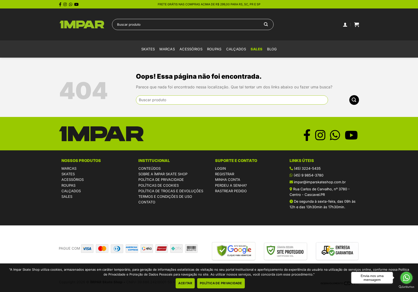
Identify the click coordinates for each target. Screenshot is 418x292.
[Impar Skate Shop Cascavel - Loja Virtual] (82, 24)
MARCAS (68, 168)
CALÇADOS (71, 191)
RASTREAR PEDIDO (231, 191)
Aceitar (185, 283)
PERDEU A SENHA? (231, 185)
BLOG (272, 49)
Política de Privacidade (221, 283)
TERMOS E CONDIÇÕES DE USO (165, 196)
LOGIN (220, 168)
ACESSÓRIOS (72, 179)
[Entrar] (345, 24)
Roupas (214, 49)
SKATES (68, 174)
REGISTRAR (224, 174)
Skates (148, 49)
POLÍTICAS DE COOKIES (158, 185)
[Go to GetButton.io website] (406, 287)
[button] (356, 24)
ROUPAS (68, 185)
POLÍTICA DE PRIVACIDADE (161, 179)
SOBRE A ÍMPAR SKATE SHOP (162, 174)
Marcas (167, 49)
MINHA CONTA (227, 179)
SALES (256, 49)
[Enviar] (266, 24)
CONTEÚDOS (149, 168)
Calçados (236, 49)
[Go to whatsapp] (406, 278)
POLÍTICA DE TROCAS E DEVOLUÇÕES (170, 191)
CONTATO (146, 202)
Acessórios (190, 49)
